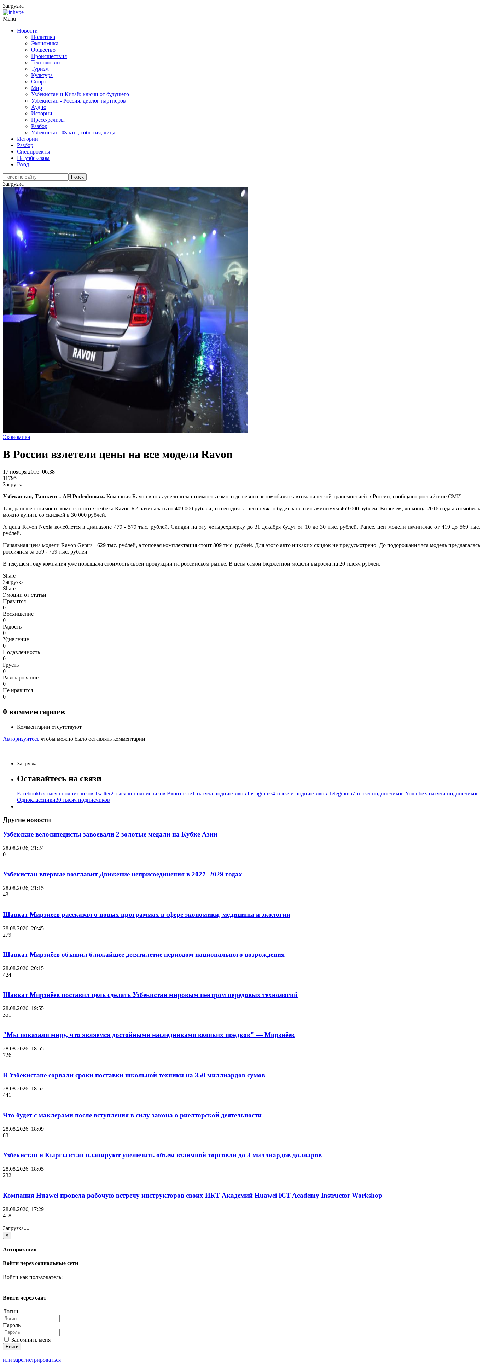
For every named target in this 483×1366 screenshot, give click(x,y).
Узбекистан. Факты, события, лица (73, 132)
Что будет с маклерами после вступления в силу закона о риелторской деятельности (132, 1115)
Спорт (38, 82)
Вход (23, 164)
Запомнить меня (30, 1340)
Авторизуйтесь (21, 739)
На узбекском (33, 158)
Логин (10, 1311)
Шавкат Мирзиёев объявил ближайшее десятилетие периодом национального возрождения (144, 954)
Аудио (38, 107)
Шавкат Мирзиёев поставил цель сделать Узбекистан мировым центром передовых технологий (150, 995)
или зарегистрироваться (32, 1360)
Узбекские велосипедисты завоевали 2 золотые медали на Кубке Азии (110, 834)
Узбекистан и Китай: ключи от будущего (80, 94)
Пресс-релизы (48, 120)
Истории (41, 113)
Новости (27, 31)
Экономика (44, 43)
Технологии (45, 62)
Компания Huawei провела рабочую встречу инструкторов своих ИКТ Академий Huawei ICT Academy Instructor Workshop (192, 1195)
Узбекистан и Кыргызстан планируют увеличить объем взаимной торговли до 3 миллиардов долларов (162, 1155)
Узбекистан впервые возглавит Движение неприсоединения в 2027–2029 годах (122, 874)
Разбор (39, 126)
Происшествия (49, 56)
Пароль (12, 1325)
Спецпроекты (33, 152)
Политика (43, 37)
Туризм (40, 69)
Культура (42, 75)
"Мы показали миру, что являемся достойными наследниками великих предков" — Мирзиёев (149, 1034)
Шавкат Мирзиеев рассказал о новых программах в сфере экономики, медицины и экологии (146, 914)
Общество (43, 50)
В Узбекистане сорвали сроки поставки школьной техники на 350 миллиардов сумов (134, 1075)
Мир (36, 88)
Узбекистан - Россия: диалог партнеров (78, 101)
